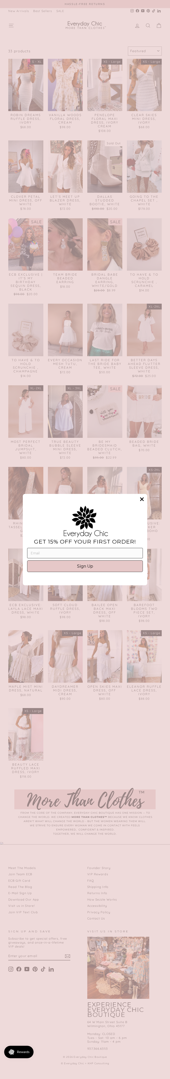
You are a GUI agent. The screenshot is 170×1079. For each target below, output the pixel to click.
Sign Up (85, 566)
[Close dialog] (142, 499)
